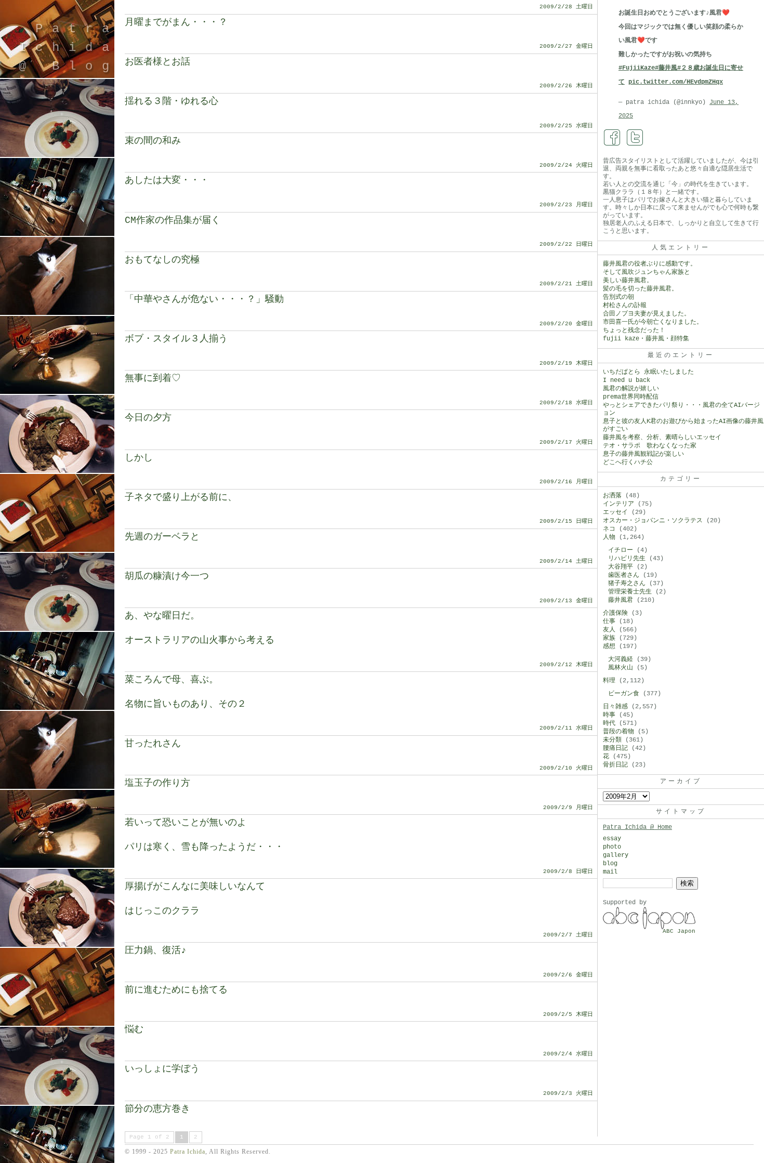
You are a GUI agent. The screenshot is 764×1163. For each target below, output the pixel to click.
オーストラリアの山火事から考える (199, 640)
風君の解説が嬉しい (631, 388)
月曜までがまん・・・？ (176, 22)
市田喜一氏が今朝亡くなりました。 (653, 322)
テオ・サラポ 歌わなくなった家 (649, 446)
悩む (134, 1029)
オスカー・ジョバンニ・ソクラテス (653, 520)
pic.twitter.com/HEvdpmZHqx (675, 82)
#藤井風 (666, 68)
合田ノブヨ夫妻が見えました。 (646, 314)
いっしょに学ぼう (162, 1069)
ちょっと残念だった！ (634, 330)
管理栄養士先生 (630, 592)
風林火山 (620, 667)
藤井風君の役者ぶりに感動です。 (649, 264)
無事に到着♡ (153, 378)
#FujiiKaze (636, 68)
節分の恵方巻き (157, 1109)
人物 (609, 537)
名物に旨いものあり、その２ (185, 704)
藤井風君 (620, 600)
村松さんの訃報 (625, 305)
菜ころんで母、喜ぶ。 (171, 680)
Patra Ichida (187, 1151)
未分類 (612, 740)
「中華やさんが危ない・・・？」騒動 (204, 299)
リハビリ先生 (627, 558)
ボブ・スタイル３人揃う (176, 339)
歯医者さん (623, 575)
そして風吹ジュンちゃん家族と (646, 272)
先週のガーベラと (162, 537)
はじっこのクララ (162, 911)
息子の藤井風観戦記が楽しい (643, 454)
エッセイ (615, 512)
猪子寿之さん (627, 583)
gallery (615, 855)
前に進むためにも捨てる (176, 990)
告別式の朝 (618, 297)
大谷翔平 (620, 567)
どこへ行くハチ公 (628, 462)
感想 (609, 646)
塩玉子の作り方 (157, 783)
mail (610, 872)
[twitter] (635, 137)
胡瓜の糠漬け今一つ (167, 576)
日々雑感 (615, 706)
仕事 (609, 621)
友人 (609, 629)
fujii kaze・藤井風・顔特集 (646, 338)
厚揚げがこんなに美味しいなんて (195, 886)
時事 (609, 715)
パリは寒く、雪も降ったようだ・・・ (204, 847)
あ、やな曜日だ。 (162, 616)
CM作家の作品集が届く (172, 220)
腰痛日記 (615, 748)
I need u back (626, 380)
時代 (609, 723)
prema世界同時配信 (630, 397)
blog (610, 863)
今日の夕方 (148, 418)
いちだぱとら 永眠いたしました (648, 372)
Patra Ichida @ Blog (68, 47)
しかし (139, 458)
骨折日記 (615, 765)
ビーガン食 (623, 693)
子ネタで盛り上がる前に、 (181, 497)
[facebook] (612, 137)
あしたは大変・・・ (167, 180)
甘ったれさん (153, 743)
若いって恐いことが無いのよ (185, 822)
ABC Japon (679, 931)
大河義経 (620, 659)
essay (612, 838)
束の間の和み (153, 141)
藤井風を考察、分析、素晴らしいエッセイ (662, 437)
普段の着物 (618, 731)
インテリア (618, 504)
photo (612, 847)
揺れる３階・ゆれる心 (171, 101)
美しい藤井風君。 (628, 280)
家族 (609, 638)
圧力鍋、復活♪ (156, 950)
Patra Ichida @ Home (637, 827)
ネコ (609, 529)
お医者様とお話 (157, 62)
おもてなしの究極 (162, 260)
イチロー (620, 550)
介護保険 (615, 613)
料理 (609, 680)
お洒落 (612, 495)
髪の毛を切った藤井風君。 (640, 289)
